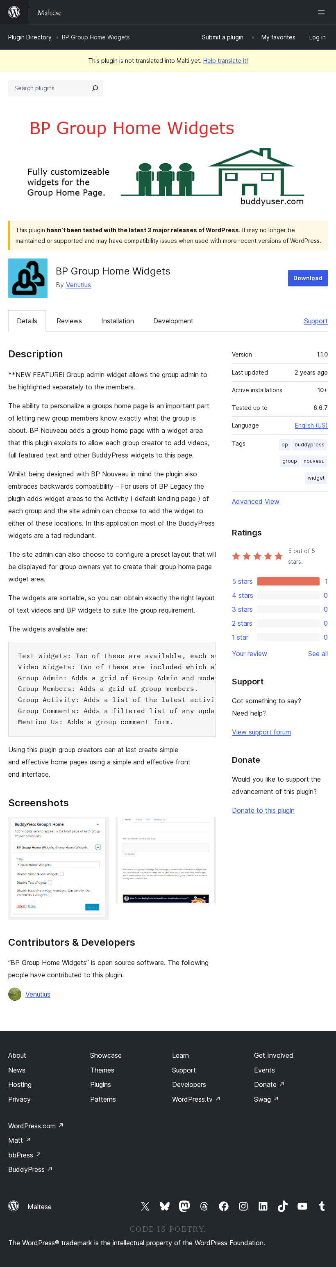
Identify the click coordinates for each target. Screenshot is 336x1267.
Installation (117, 321)
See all (318, 654)
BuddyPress (30, 1169)
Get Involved (273, 1055)
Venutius (78, 285)
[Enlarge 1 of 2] (98, 828)
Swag (266, 1099)
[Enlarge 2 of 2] (205, 828)
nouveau (314, 461)
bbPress (24, 1155)
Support (316, 321)
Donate (269, 1084)
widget (316, 478)
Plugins (100, 1084)
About (17, 1055)
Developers (189, 1084)
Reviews (69, 321)
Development (173, 321)
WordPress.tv (196, 1099)
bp (285, 444)
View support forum (261, 732)
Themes (102, 1070)
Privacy (19, 1099)
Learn (180, 1055)
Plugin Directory (30, 37)
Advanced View (255, 501)
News (16, 1070)
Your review (249, 654)
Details (27, 321)
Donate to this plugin (263, 810)
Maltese (39, 1207)
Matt (19, 1140)
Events (264, 1070)
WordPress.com (36, 1126)
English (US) (311, 425)
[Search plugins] (95, 88)
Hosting (20, 1084)
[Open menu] (323, 12)
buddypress (310, 444)
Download (307, 277)
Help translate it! (225, 60)
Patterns (103, 1099)
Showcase (106, 1055)
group (289, 461)
